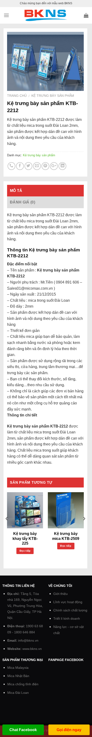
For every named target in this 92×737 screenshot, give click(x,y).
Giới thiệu (60, 594)
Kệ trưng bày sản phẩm (52, 95)
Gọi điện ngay (69, 730)
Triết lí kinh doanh (66, 618)
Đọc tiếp (25, 550)
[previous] (6, 528)
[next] (84, 528)
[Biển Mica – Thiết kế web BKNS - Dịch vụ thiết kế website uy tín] (46, 15)
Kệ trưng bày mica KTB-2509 (65, 536)
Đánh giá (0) (22, 202)
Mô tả (16, 191)
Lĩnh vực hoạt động (67, 602)
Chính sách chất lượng (70, 610)
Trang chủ (17, 95)
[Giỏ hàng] (86, 15)
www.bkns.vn (32, 649)
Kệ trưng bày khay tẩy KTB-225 (25, 539)
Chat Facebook (23, 730)
